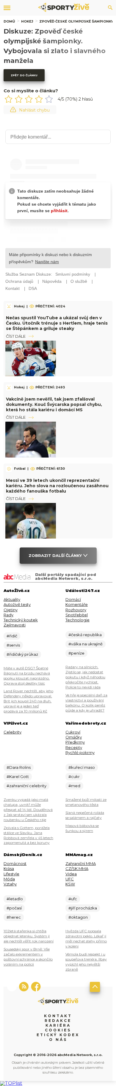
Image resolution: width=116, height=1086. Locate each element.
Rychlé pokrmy (80, 752)
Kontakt (58, 1016)
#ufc (72, 898)
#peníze (76, 653)
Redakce (58, 1020)
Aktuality (12, 599)
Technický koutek (21, 619)
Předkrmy (75, 742)
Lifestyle (11, 873)
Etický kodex (58, 1035)
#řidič (12, 636)
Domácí (73, 599)
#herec (14, 917)
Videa (71, 873)
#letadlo (15, 898)
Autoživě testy (17, 604)
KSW (70, 884)
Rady (8, 614)
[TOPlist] (11, 1083)
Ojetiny (11, 609)
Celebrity (12, 732)
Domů (9, 21)
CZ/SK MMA (76, 868)
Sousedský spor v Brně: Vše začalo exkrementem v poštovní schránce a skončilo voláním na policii (28, 956)
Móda (9, 879)
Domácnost (15, 863)
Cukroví (72, 732)
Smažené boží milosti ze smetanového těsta (85, 802)
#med (74, 785)
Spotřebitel (76, 614)
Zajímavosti (15, 625)
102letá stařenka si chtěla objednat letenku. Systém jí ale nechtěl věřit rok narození (29, 936)
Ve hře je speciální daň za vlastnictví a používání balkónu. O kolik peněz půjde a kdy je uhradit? (86, 702)
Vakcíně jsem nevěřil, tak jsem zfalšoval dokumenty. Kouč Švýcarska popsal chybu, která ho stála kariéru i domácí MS (54, 404)
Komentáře (76, 604)
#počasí (14, 908)
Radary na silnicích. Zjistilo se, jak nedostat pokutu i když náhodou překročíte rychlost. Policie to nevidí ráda (85, 677)
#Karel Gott (18, 776)
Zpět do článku (24, 75)
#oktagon (78, 917)
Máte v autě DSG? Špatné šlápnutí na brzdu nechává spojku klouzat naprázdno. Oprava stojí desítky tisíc (27, 675)
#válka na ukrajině (85, 644)
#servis (13, 645)
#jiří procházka (82, 908)
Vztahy (10, 884)
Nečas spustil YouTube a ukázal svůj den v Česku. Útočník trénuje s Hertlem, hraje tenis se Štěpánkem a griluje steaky (57, 323)
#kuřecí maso (81, 767)
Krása (9, 868)
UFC (69, 879)
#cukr (74, 776)
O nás (58, 1039)
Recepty (73, 747)
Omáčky (73, 737)
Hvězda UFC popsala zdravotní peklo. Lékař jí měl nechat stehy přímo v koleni (86, 938)
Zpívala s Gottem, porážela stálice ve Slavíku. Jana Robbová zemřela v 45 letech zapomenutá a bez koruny (28, 835)
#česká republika (85, 634)
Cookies (58, 1030)
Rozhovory (75, 609)
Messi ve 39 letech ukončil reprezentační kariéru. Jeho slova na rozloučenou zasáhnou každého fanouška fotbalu (57, 486)
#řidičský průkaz (22, 654)
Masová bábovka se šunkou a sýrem (82, 828)
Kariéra (58, 1025)
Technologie (77, 619)
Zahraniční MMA (80, 863)
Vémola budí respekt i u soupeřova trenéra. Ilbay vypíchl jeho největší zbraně (86, 961)
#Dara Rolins (19, 767)
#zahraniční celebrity (26, 785)
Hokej (27, 21)
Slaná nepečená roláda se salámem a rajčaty (84, 815)
